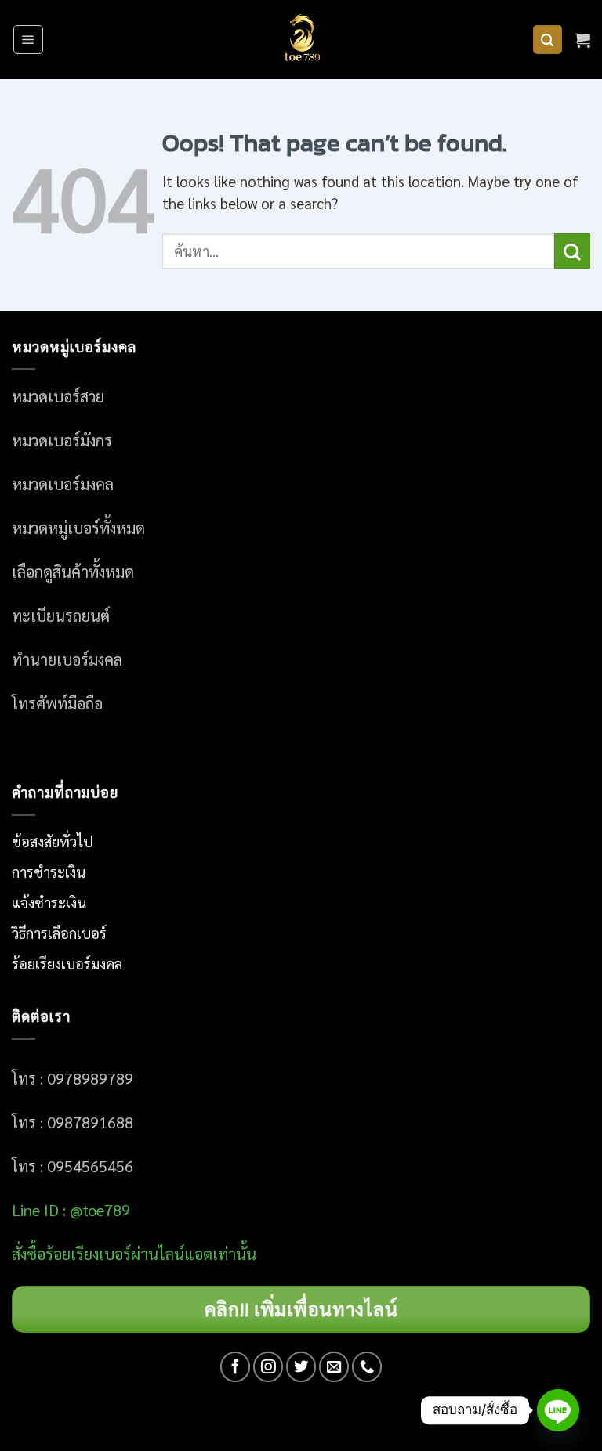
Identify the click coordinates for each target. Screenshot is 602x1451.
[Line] (558, 1410)
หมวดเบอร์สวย (58, 396)
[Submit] (572, 251)
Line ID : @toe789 (71, 1210)
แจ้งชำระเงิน (49, 902)
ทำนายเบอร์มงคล (67, 659)
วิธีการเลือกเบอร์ (59, 932)
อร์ (88, 1253)
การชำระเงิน (48, 871)
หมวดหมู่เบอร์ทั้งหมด (78, 528)
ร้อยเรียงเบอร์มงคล (67, 963)
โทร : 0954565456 (72, 1166)
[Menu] (28, 39)
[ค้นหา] (547, 40)
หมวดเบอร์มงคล (63, 484)
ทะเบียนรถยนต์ (61, 615)
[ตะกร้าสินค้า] (582, 40)
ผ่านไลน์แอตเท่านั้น (195, 1253)
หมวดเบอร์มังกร (62, 440)
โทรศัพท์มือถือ (57, 703)
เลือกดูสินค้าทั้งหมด (73, 571)
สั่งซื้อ (28, 1253)
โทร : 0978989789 (72, 1078)
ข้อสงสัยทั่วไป (52, 841)
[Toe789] (301, 39)
